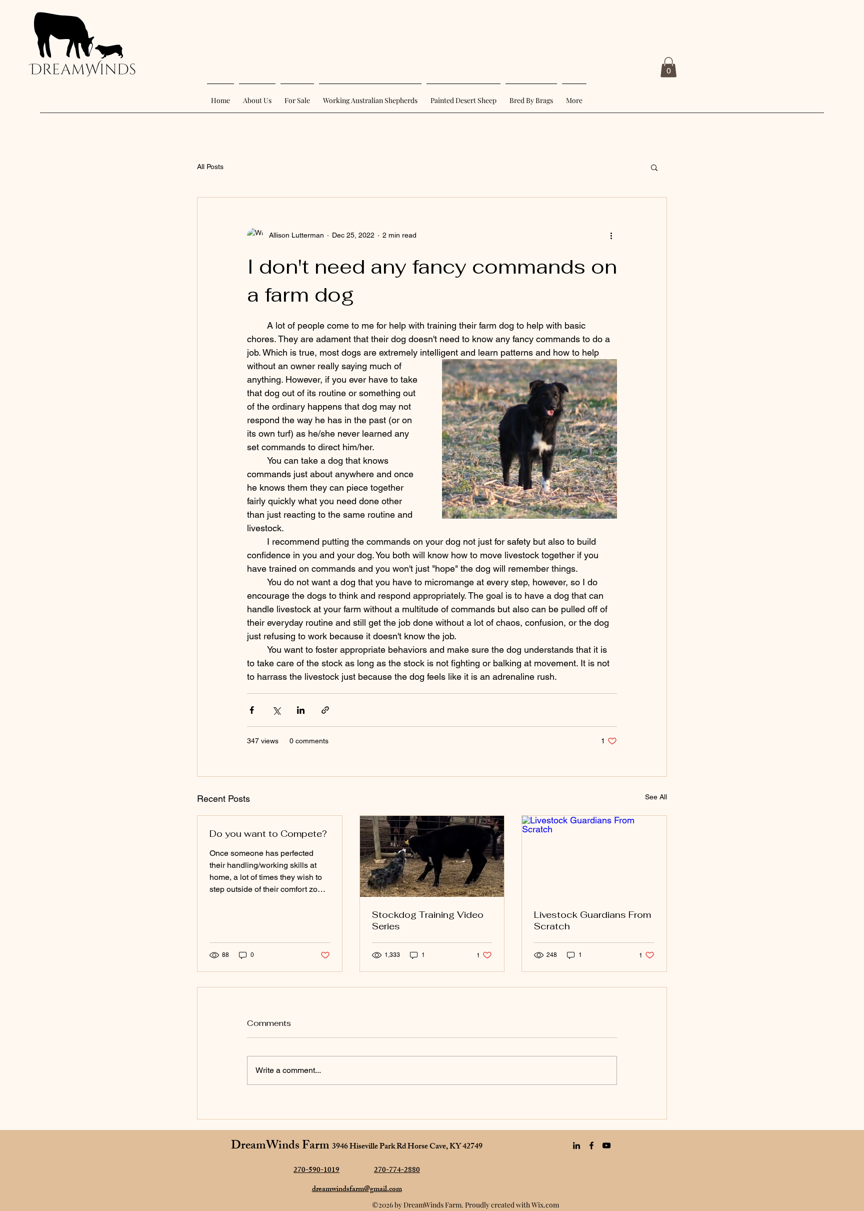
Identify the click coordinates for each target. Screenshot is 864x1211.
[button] (668, 67)
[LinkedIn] (577, 1145)
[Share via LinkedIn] (301, 710)
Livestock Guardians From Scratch (592, 920)
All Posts (210, 167)
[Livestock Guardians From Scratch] (594, 856)
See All (656, 797)
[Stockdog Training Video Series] (432, 856)
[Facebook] (591, 1145)
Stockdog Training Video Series (428, 920)
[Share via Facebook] (251, 710)
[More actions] (611, 236)
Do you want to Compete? (268, 833)
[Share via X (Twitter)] (276, 710)
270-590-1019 (317, 1170)
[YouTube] (607, 1145)
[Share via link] (325, 710)
